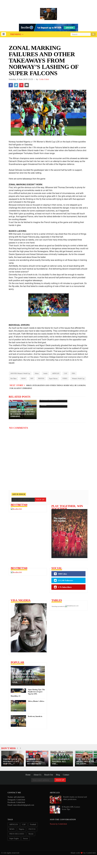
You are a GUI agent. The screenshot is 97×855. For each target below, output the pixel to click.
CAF (65, 373)
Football (33, 824)
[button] (3, 34)
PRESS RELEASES (16, 834)
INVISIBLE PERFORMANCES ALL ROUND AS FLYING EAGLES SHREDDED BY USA (27, 677)
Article (45, 373)
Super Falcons (53, 378)
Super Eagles (14, 838)
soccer (25, 838)
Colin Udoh (44, 79)
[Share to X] (16, 85)
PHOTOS (41, 378)
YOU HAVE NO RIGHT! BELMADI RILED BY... (85, 761)
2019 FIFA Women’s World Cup (20, 373)
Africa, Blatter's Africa (36, 701)
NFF (31, 378)
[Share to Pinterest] (21, 85)
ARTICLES (55, 373)
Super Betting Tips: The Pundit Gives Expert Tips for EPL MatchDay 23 (28, 693)
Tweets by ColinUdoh (58, 824)
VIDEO (64, 378)
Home (28, 775)
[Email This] (27, 85)
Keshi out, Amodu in (35, 716)
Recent (31, 834)
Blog (58, 775)
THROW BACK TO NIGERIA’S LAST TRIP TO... (12, 761)
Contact (66, 775)
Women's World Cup (78, 378)
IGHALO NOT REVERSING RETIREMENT (34, 761)
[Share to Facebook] (11, 85)
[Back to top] (90, 849)
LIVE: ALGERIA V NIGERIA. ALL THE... (60, 761)
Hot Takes (13, 378)
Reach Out (48, 775)
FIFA (73, 373)
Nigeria (21, 829)
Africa (37, 373)
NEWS (23, 378)
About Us (37, 775)
